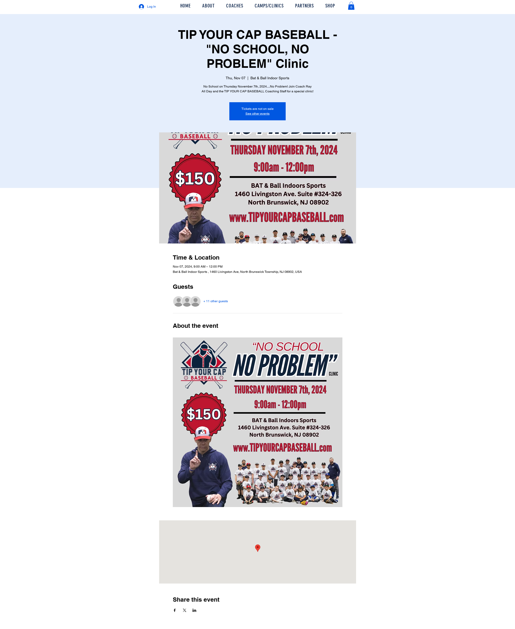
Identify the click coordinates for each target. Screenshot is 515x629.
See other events (257, 113)
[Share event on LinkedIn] (194, 610)
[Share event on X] (184, 610)
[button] (351, 6)
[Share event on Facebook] (175, 610)
